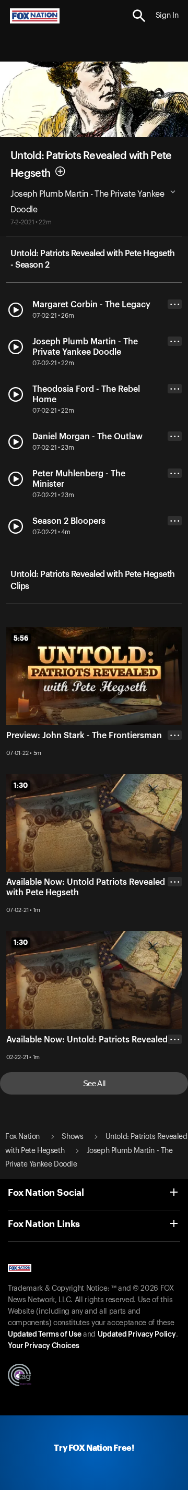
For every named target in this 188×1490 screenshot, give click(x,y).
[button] (139, 16)
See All (94, 1083)
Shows (72, 1136)
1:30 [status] (21, 785)
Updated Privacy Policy (137, 1334)
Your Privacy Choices (43, 1346)
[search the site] (139, 16)
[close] (175, 923)
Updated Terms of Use (44, 1334)
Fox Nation (22, 1136)
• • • (175, 304)
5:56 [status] (21, 638)
